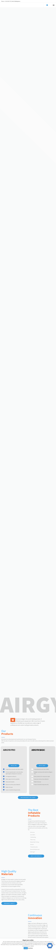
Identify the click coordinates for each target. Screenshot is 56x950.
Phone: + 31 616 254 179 (6, 1)
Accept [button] (25, 948)
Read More (30, 948)
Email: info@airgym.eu (16, 1)
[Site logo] (11, 5)
